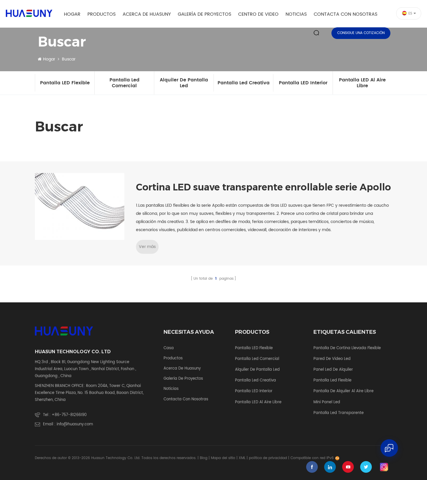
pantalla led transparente (338, 413)
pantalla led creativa (244, 83)
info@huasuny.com (75, 424)
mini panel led (326, 402)
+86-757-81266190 (69, 415)
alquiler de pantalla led (184, 83)
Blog (203, 458)
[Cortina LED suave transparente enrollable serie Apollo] (79, 206)
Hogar (72, 14)
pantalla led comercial (124, 83)
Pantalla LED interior (303, 83)
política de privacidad (268, 458)
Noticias (296, 14)
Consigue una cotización (361, 33)
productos (173, 358)
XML (242, 458)
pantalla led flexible (332, 380)
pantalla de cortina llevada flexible (347, 348)
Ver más (147, 246)
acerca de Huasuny (147, 14)
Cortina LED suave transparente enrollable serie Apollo (263, 187)
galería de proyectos (204, 14)
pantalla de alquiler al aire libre (343, 391)
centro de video (258, 14)
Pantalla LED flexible (65, 83)
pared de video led (332, 359)
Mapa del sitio (223, 458)
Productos (101, 14)
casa (169, 348)
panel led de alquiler (333, 370)
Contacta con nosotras (345, 14)
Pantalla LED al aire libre (362, 83)
